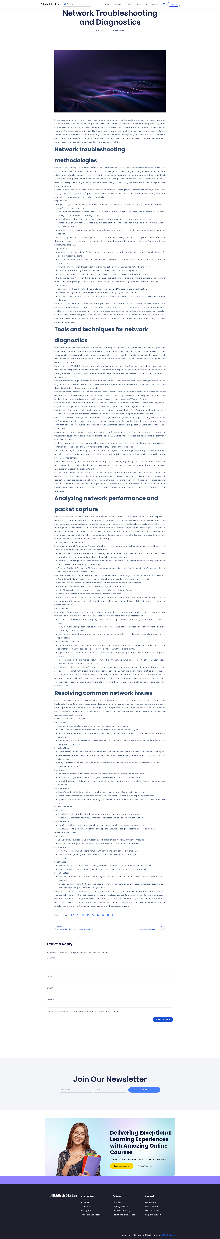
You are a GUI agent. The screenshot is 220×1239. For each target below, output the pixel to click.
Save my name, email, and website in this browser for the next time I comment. (84, 1011)
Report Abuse (151, 1206)
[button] (72, 915)
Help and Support (153, 1215)
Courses (117, 4)
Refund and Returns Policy (124, 1215)
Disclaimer (117, 1202)
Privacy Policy (87, 1210)
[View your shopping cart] (163, 4)
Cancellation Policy (121, 1210)
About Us (85, 1202)
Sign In (174, 4)
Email (50, 988)
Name (50, 976)
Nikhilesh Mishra (168, 1235)
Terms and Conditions (90, 1215)
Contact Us (86, 1206)
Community (150, 1202)
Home (106, 4)
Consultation (141, 4)
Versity (155, 4)
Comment (52, 958)
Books (128, 4)
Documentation (152, 1210)
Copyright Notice (120, 1206)
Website (50, 999)
